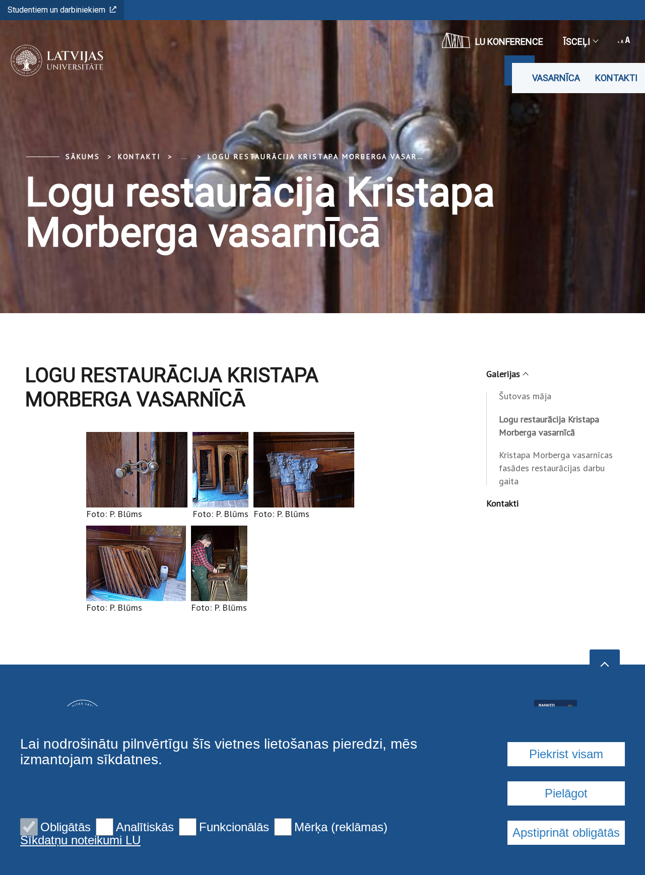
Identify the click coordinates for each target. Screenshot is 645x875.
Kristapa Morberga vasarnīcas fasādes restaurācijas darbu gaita (556, 468)
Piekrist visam (566, 754)
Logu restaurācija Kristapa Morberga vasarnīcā (322, 156)
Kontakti (616, 77)
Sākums (83, 156)
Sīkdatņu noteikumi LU (80, 840)
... (184, 156)
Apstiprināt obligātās (566, 832)
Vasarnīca (556, 77)
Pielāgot (566, 793)
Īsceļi (576, 41)
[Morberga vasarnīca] (53, 60)
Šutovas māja (525, 396)
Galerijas (503, 374)
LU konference (509, 41)
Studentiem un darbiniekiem (56, 10)
